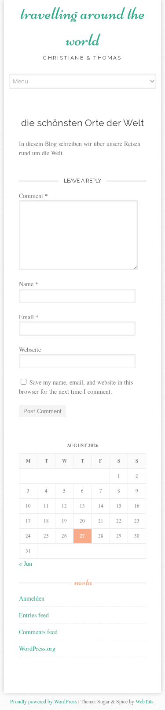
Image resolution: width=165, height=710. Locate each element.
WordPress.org (37, 648)
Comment (33, 195)
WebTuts (145, 701)
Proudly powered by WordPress (43, 701)
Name (28, 284)
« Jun (25, 563)
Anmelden (31, 598)
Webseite (30, 349)
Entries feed (34, 615)
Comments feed (38, 632)
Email (29, 317)
